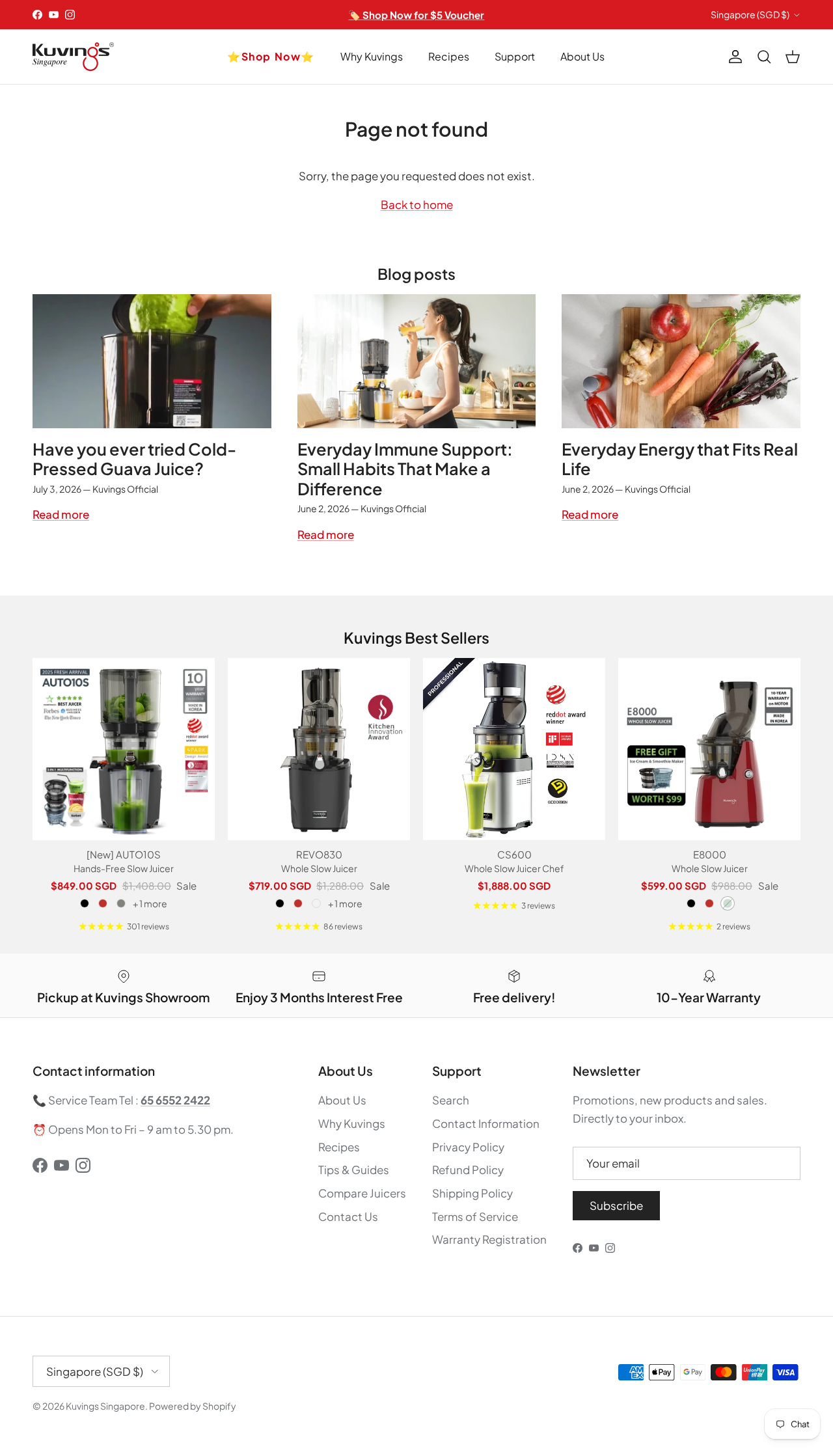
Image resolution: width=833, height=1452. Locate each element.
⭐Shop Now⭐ (271, 56)
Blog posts (416, 273)
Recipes (448, 56)
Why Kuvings (371, 56)
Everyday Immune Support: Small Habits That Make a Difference (405, 469)
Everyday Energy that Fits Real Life (680, 459)
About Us (582, 56)
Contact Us (348, 1216)
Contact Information (485, 1123)
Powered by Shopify (192, 1406)
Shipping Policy (472, 1193)
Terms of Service (475, 1216)
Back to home (417, 204)
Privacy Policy (468, 1147)
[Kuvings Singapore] (73, 56)
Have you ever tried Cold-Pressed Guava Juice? (134, 459)
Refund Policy (468, 1169)
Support (515, 56)
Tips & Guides (353, 1169)
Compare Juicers (362, 1193)
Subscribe (616, 1205)
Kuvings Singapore (105, 1406)
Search (450, 1100)
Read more (61, 514)
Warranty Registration (489, 1239)
